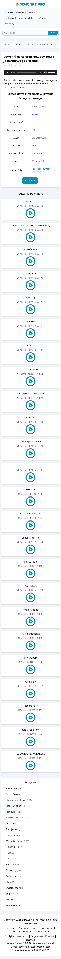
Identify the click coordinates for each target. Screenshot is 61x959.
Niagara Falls (30, 705)
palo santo (30, 465)
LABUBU (30, 321)
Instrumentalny (14, 817)
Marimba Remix (15, 841)
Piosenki (31, 44)
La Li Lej (30, 297)
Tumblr (16, 931)
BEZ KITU (30, 201)
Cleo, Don (30, 681)
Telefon (10, 893)
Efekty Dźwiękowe (16, 800)
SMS (8, 882)
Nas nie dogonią (30, 633)
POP (8, 852)
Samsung (9, 23)
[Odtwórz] (7, 72)
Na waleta (30, 417)
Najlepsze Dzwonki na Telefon (19, 18)
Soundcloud (42, 931)
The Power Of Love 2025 (30, 393)
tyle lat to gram (30, 729)
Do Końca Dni (30, 249)
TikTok (9, 899)
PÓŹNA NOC (30, 585)
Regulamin (37, 936)
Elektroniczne (13, 805)
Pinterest (28, 931)
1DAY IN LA (30, 273)
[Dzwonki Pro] (30, 4)
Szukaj (53, 32)
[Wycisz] (45, 72)
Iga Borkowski (39, 137)
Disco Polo (12, 794)
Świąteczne (12, 887)
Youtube (24, 928)
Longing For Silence (30, 441)
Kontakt (49, 936)
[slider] (52, 72)
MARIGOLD (30, 657)
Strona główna (15, 44)
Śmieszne (11, 876)
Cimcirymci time (31, 537)
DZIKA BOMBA (30, 369)
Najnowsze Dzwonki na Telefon (20, 12)
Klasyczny (11, 835)
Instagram (47, 928)
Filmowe (10, 811)
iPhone (42, 18)
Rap (8, 858)
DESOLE (30, 489)
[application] (30, 72)
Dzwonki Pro (31, 919)
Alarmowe (11, 788)
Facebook (36, 168)
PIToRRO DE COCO (30, 513)
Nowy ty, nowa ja (40, 106)
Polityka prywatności (16, 936)
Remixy (10, 864)
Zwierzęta (11, 905)
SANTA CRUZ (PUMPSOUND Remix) (30, 225)
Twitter (46, 168)
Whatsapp (37, 171)
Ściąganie (30, 180)
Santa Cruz (30, 345)
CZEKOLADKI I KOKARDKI (31, 753)
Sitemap (30, 939)
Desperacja (30, 561)
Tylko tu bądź (30, 609)
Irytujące (11, 829)
